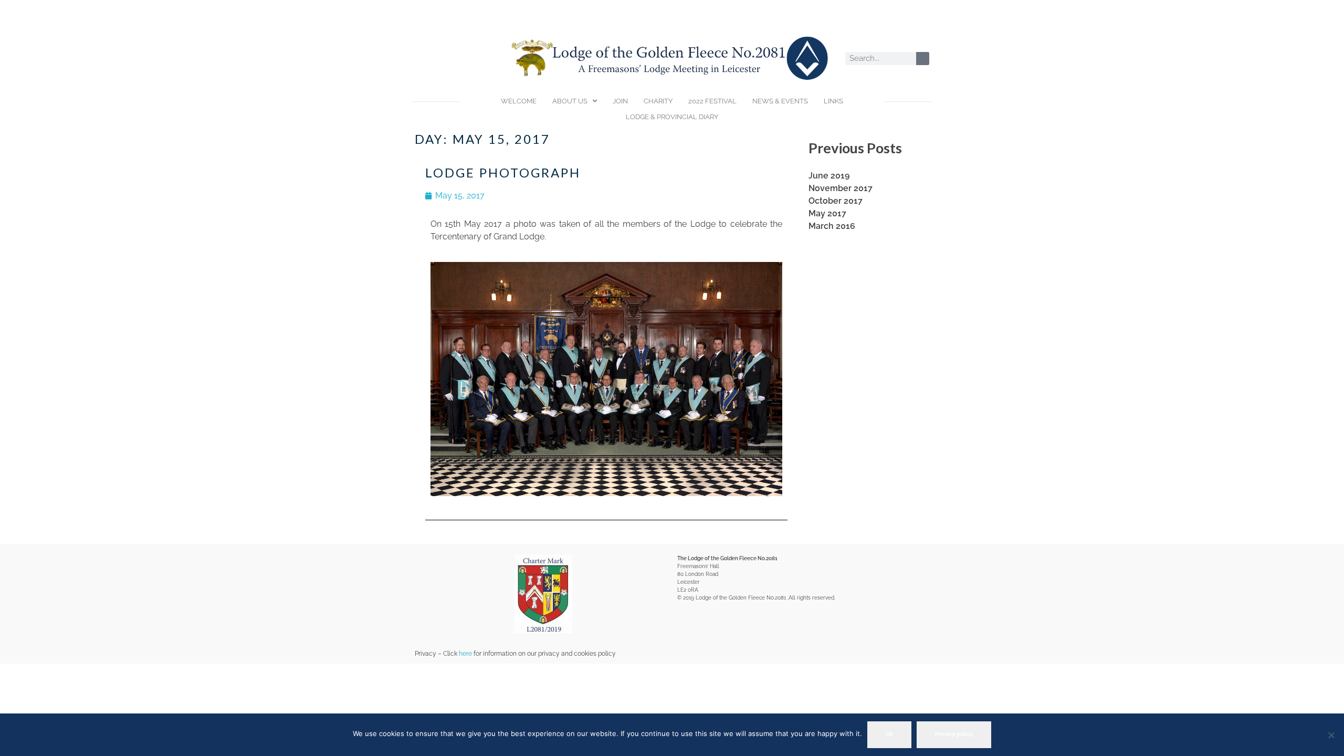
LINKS (833, 101)
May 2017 (827, 213)
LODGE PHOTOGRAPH (503, 172)
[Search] (922, 58)
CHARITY (658, 101)
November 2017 (840, 188)
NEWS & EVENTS (780, 101)
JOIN (620, 101)
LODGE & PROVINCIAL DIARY (672, 117)
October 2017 (835, 201)
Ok (889, 734)
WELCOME (519, 101)
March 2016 (831, 226)
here (465, 653)
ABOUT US (569, 101)
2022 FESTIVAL (712, 101)
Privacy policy (954, 734)
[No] (1331, 735)
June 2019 (828, 176)
